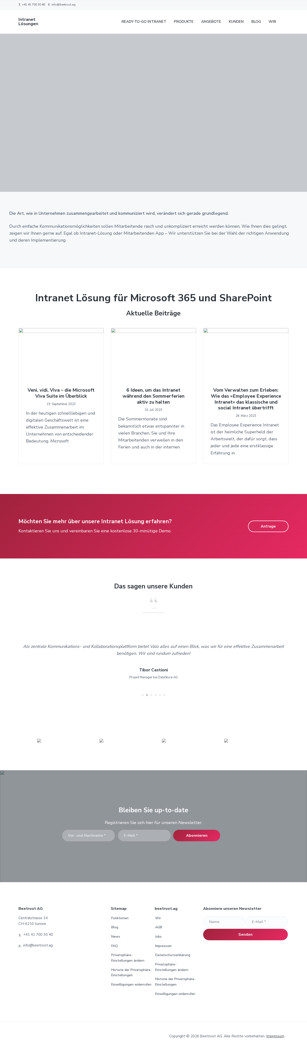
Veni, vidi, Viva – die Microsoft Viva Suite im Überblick (61, 393)
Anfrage (268, 526)
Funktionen (120, 918)
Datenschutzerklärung (172, 955)
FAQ (114, 946)
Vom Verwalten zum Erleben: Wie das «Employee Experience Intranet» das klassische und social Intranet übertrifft (246, 399)
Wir (158, 918)
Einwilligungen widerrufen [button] (131, 984)
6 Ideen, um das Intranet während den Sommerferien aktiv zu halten (153, 396)
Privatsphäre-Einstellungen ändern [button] (127, 958)
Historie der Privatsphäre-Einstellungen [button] (131, 973)
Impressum (163, 946)
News (115, 936)
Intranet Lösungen (28, 22)
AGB (158, 927)
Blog (114, 927)
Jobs (158, 936)
